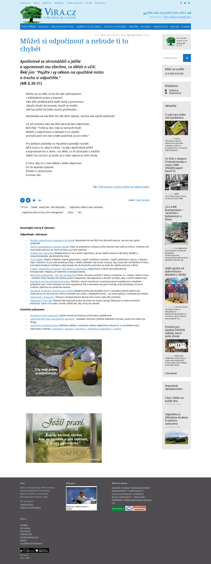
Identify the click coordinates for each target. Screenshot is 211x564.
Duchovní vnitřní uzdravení (44, 315)
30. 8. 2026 (179, 73)
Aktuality (170, 105)
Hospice (125, 487)
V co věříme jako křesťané (31, 543)
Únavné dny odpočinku (42, 253)
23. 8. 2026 (169, 73)
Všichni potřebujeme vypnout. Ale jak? (50, 246)
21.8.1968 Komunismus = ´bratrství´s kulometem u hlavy (174, 213)
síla (79, 212)
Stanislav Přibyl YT (119, 490)
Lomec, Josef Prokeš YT (122, 493)
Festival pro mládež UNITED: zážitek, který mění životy (175, 331)
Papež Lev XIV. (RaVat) (140, 487)
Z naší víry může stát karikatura (175, 116)
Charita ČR (116, 487)
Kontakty (24, 525)
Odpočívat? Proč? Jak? (41, 300)
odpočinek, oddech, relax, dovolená (86, 207)
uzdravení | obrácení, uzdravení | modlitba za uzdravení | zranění (86, 328)
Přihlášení (171, 86)
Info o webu (25, 528)
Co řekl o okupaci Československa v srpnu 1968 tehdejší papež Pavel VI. (176, 165)
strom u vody (181, 43)
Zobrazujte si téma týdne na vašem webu (123, 186)
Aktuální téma (134, 35)
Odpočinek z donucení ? (42, 297)
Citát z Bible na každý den (177, 17)
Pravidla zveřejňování (29, 537)
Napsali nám (25, 531)
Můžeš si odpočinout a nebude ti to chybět (52, 240)
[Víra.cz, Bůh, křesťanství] (48, 14)
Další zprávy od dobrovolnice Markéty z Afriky (175, 271)
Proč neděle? (37, 259)
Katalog (23, 540)
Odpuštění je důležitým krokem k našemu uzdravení (176, 419)
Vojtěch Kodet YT (136, 490)
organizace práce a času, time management (42, 212)
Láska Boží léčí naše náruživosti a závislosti (52, 318)
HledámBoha (117, 500)
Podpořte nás (26, 534)
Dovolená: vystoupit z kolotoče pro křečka (52, 290)
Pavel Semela (112, 35)
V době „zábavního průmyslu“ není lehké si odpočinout (58, 268)
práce (70, 212)
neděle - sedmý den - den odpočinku (48, 207)
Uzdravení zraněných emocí (44, 325)
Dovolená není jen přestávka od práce (50, 281)
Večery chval (139, 497)
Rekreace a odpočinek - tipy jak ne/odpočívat (53, 275)
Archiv (146, 35)
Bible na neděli (174, 69)
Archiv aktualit (171, 373)
